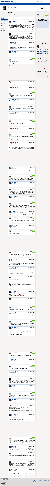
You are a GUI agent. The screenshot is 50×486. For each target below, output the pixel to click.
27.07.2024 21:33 (13, 22)
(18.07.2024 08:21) (13, 213)
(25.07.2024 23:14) (14, 115)
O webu (34, 478)
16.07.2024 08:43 (13, 268)
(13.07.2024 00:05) (14, 331)
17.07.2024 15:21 (13, 260)
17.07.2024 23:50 (13, 226)
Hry (1, 4)
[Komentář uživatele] (28, 33)
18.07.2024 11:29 (13, 168)
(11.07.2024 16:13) (13, 440)
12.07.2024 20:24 (13, 372)
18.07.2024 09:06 (13, 197)
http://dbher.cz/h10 (44, 61)
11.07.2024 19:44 (13, 406)
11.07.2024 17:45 (13, 415)
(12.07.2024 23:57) (14, 361)
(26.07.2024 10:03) (14, 84)
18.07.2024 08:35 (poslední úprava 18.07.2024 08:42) (18, 212)
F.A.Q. (39, 478)
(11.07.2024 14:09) (13, 455)
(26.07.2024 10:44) (14, 61)
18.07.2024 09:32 (13, 190)
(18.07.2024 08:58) (13, 198)
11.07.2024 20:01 (13, 400)
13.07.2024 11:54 (13, 313)
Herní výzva (15, 4)
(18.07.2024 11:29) (14, 138)
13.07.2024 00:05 (13, 360)
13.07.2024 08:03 (13, 353)
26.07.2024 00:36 (13, 113)
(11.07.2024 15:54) (14, 448)
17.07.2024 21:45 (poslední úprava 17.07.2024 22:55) (18, 252)
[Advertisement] (21, 73)
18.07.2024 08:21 (13, 218)
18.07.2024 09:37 (13, 183)
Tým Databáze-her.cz (9, 482)
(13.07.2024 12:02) (14, 301)
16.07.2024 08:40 (13, 277)
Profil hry (2, 16)
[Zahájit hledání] (48, 1)
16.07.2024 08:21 (13, 292)
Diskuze (12, 4)
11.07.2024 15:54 (13, 453)
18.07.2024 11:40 (13, 143)
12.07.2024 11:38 (13, 386)
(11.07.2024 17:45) (14, 407)
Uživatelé (8, 4)
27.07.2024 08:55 (13, 34)
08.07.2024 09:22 (13, 470)
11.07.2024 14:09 (13, 462)
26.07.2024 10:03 (13, 88)
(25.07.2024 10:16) (14, 130)
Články (34, 479)
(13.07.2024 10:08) (14, 261)
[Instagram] (5, 479)
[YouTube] (7, 479)
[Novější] (8, 14)
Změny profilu (3, 30)
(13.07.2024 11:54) (14, 309)
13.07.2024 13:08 (13, 299)
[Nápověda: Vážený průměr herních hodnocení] (47, 12)
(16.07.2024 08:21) (14, 270)
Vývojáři (4, 4)
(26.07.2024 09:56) (14, 89)
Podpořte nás (46, 478)
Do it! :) (19, 301)
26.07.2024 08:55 (13, 100)
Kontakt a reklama (46, 480)
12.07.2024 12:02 (13, 379)
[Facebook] (3, 479)
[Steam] (1, 479)
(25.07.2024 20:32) (14, 123)
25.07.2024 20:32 (13, 129)
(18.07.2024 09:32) (13, 170)
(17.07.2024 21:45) (13, 227)
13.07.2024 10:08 (13, 328)
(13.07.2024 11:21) (14, 315)
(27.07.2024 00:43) (14, 35)
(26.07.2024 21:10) (14, 44)
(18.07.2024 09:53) (13, 144)
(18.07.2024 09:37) (14, 178)
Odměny (40, 480)
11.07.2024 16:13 (13, 447)
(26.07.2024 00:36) (14, 95)
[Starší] (14, 14)
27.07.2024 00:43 (13, 43)
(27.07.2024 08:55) (14, 23)
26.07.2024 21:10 (13, 52)
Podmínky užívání (46, 479)
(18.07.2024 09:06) (14, 191)
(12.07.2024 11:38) (13, 374)
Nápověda (40, 479)
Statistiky (2, 28)
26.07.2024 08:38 (13, 107)
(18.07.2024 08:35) (13, 205)
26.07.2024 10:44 (13, 82)
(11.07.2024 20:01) (14, 395)
